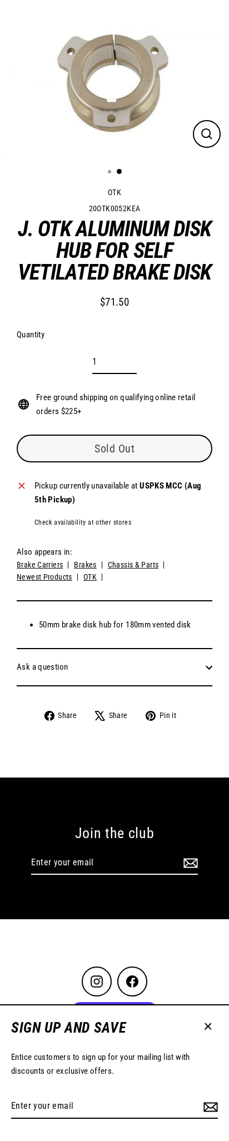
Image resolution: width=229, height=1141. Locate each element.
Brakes (85, 564)
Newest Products (44, 576)
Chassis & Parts (133, 564)
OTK (114, 192)
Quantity (30, 335)
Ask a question (42, 667)
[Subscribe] (209, 1106)
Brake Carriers (40, 564)
